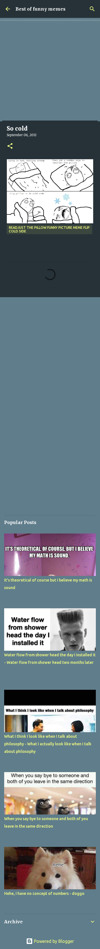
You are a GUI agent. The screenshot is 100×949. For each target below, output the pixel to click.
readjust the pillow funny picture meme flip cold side (49, 229)
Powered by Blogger (53, 941)
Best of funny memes (41, 9)
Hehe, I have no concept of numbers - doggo (44, 893)
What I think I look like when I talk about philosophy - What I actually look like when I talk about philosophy (47, 744)
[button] (10, 146)
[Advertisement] (50, 71)
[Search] (92, 9)
